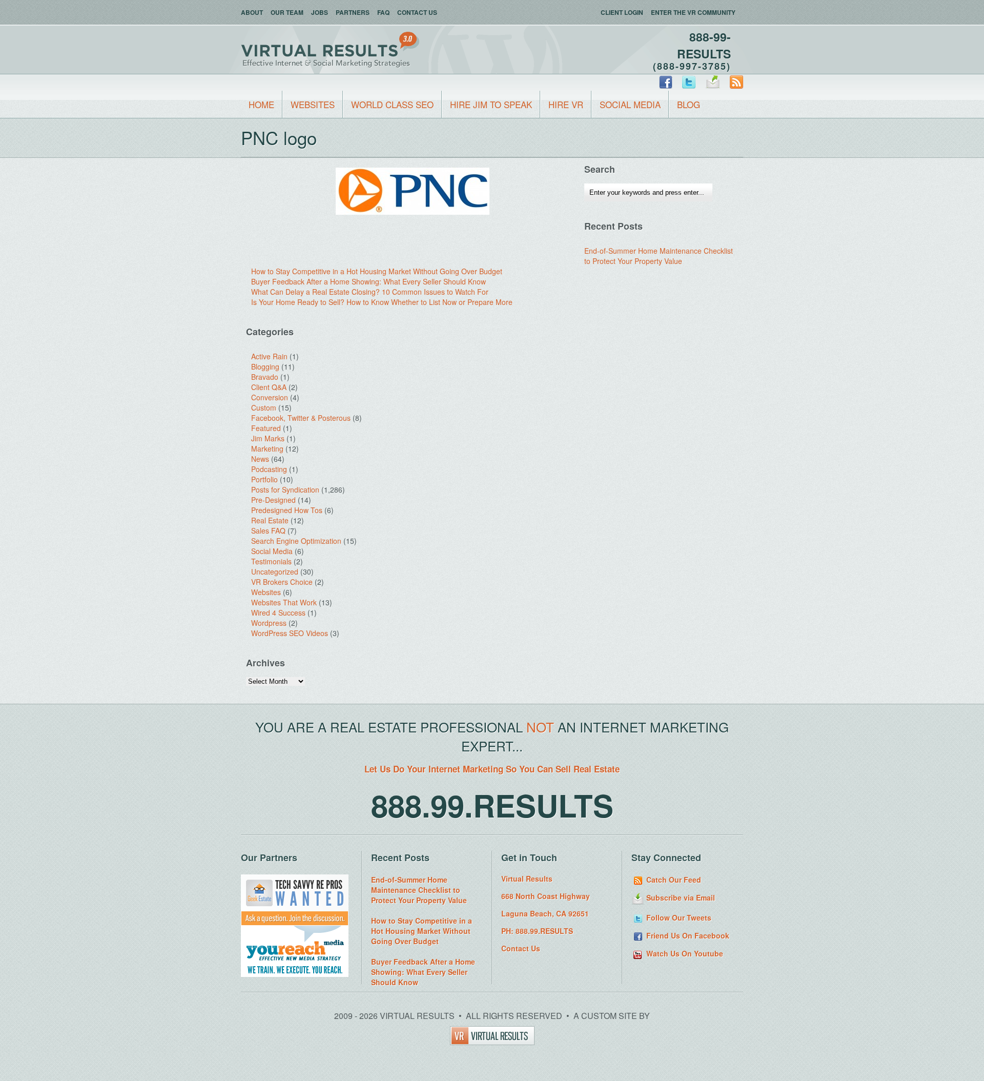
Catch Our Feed (672, 879)
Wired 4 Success (278, 612)
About (252, 12)
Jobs (319, 12)
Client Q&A (268, 387)
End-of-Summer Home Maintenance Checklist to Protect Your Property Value (658, 256)
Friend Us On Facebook (686, 935)
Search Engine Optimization (296, 541)
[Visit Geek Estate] (294, 922)
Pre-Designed (273, 500)
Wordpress (268, 623)
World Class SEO (392, 104)
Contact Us (417, 12)
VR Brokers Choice (282, 582)
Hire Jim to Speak (491, 104)
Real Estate (270, 520)
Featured (266, 428)
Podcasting (269, 469)
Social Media (630, 104)
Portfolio (264, 479)
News (260, 459)
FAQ (383, 12)
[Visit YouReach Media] (294, 974)
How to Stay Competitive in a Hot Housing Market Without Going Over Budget (376, 271)
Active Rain (269, 356)
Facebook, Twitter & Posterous (301, 418)
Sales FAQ (268, 530)
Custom (263, 407)
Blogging (265, 366)
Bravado (264, 377)
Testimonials (271, 561)
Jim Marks (267, 438)
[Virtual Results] (492, 1042)
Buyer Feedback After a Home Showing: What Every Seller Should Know (368, 281)
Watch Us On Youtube (683, 953)
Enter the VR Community (693, 12)
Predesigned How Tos (286, 510)
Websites (313, 104)
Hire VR (565, 104)
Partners (353, 12)
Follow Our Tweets (677, 917)
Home (261, 104)
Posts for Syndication (285, 489)
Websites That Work (284, 602)
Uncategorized (274, 571)
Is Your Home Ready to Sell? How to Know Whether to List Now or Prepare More (381, 302)
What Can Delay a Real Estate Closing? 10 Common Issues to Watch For (369, 292)
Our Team (287, 12)
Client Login (622, 12)
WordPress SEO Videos (289, 633)
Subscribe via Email (679, 897)
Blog (688, 104)
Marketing (267, 448)
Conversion (269, 397)
